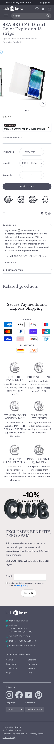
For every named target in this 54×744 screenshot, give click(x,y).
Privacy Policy (21, 585)
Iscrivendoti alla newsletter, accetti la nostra (26, 584)
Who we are (11, 659)
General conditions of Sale (15, 733)
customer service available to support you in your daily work (15, 429)
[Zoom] (43, 103)
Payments (33, 664)
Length (6, 163)
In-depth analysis (13, 269)
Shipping (32, 659)
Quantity (8, 175)
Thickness (8, 151)
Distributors (11, 668)
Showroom (11, 664)
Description (9, 225)
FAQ (30, 672)
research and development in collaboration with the (15, 473)
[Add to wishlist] (9, 214)
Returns (31, 668)
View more (10, 262)
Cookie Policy (9, 737)
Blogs (8, 672)
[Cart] (49, 8)
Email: (9, 576)
